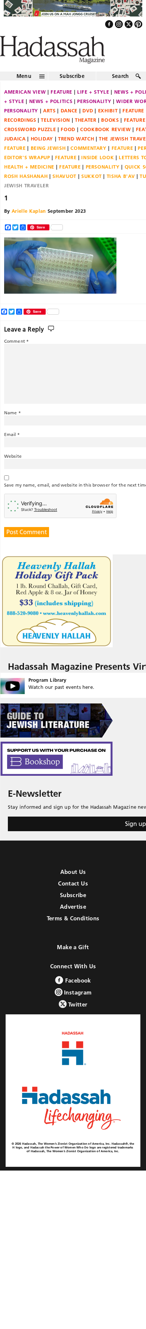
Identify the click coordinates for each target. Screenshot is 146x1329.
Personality (94, 117)
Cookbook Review (105, 145)
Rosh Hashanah (26, 192)
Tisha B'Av (121, 192)
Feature (61, 108)
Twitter (77, 1020)
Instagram (77, 1008)
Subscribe (72, 92)
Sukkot (91, 192)
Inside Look (97, 173)
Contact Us (73, 899)
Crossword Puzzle (30, 145)
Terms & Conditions (73, 934)
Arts (49, 127)
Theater (86, 136)
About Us (73, 887)
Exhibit (108, 127)
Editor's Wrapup (27, 173)
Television (55, 136)
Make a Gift (73, 962)
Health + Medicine (29, 183)
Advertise (73, 922)
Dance (69, 127)
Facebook (77, 996)
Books (110, 136)
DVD (87, 127)
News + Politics (51, 117)
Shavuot (64, 192)
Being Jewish (48, 164)
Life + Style (93, 108)
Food (68, 145)
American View (25, 108)
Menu (23, 92)
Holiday (42, 155)
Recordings (20, 136)
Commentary (88, 164)
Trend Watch (76, 155)
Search (120, 92)
